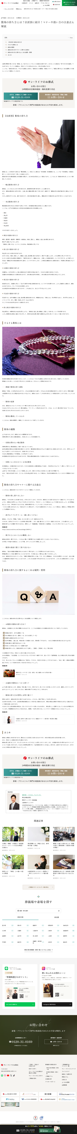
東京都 (56, 917)
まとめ (10, 55)
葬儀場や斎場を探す (51, 1064)
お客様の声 (24, 3)
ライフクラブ (65, 1071)
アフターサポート (50, 1081)
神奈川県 (20, 917)
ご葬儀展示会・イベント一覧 (66, 1065)
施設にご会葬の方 (67, 1074)
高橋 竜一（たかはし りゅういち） (32, 795)
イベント (31, 3)
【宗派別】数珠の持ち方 (15, 42)
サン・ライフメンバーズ (69, 1068)
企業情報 (64, 1085)
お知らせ (64, 1079)
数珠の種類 (11, 47)
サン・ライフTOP (9, 8)
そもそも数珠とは (13, 45)
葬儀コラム (19, 8)
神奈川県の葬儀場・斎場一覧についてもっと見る (37, 950)
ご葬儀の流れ (32, 1078)
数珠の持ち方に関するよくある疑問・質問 (20, 52)
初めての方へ (32, 1068)
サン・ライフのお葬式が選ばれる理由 (36, 1072)
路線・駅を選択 (24, 911)
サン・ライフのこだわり (36, 1075)
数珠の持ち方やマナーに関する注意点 (18, 50)
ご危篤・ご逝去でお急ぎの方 (34, 1065)
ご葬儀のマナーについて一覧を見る (38, 887)
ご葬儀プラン (49, 1076)
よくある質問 (46, 5)
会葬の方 (37, 3)
